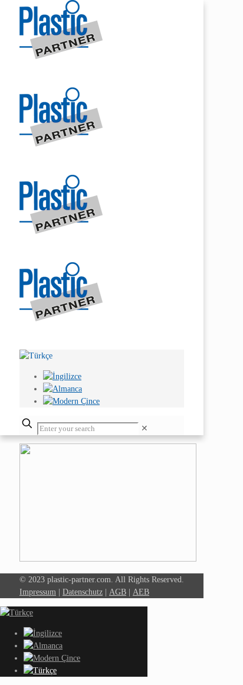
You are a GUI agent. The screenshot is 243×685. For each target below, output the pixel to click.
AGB (117, 592)
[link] (144, 428)
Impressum (37, 592)
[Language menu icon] (35, 355)
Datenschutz (83, 592)
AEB (141, 592)
